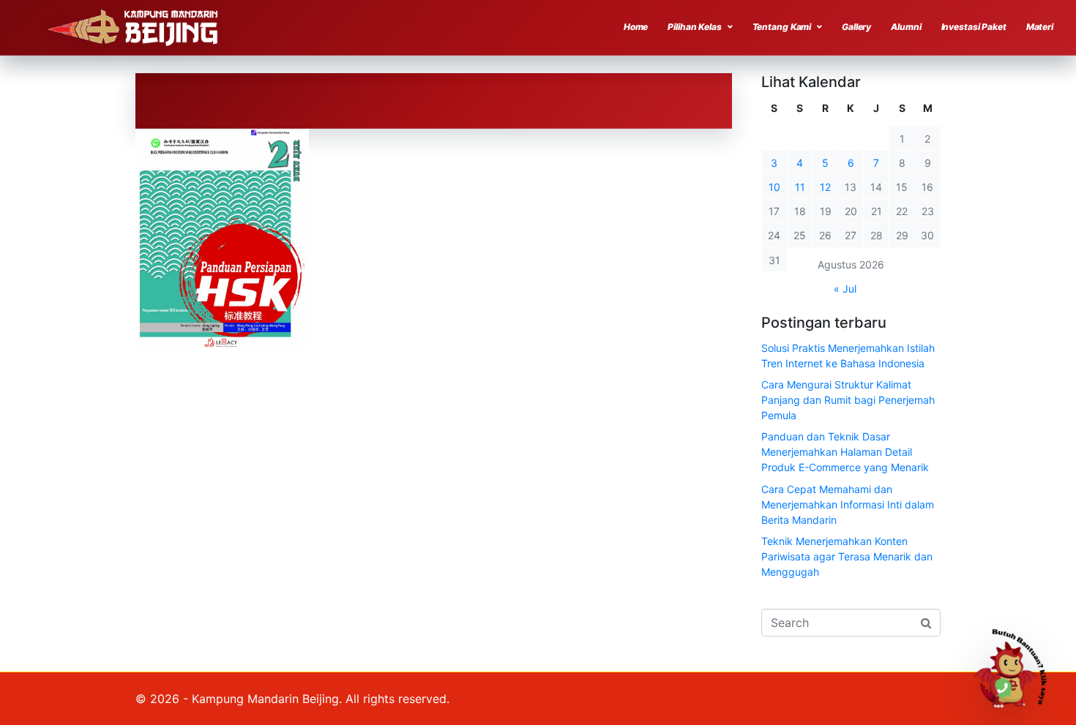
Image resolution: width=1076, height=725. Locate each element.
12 (825, 187)
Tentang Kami (782, 26)
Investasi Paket (973, 26)
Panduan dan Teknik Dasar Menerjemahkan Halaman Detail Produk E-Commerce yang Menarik (845, 451)
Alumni (906, 26)
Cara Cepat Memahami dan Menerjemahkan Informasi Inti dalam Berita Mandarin (847, 504)
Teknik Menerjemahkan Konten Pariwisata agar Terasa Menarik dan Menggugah (847, 556)
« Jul (845, 288)
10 (774, 187)
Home (636, 26)
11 (800, 187)
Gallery (856, 26)
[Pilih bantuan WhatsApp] (1017, 666)
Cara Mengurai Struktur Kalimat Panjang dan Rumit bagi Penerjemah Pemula (848, 399)
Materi (1039, 26)
